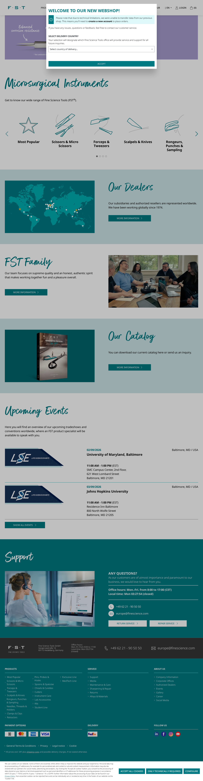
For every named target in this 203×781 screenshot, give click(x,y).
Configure (191, 771)
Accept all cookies (132, 771)
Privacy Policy (10, 776)
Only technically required (164, 771)
